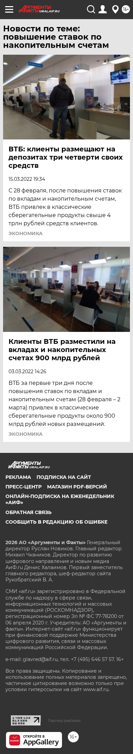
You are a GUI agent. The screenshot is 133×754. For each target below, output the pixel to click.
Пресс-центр (23, 487)
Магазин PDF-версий (77, 487)
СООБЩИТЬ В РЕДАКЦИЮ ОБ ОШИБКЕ (56, 522)
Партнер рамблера (64, 720)
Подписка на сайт (63, 477)
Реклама (18, 477)
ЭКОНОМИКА (26, 233)
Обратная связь (28, 512)
